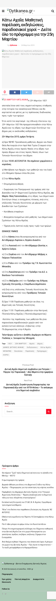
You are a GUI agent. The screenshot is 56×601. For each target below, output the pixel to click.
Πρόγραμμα (41, 351)
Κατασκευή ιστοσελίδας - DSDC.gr (20, 569)
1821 (10, 344)
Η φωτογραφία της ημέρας (13, 480)
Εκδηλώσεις (32, 347)
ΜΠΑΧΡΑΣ (7, 351)
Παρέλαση (30, 351)
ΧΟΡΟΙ (6, 355)
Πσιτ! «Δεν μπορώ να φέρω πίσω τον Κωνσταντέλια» (24, 524)
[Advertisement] (28, 3)
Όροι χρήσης (6, 579)
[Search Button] (48, 411)
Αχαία (31, 344)
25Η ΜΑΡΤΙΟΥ (20, 344)
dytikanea (13, 45)
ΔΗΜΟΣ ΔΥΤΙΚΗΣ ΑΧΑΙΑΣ (13, 347)
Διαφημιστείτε (38, 579)
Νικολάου (18, 351)
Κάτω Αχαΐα (46, 347)
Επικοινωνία (6, 582)
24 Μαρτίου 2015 (27, 45)
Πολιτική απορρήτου (22, 579)
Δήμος (40, 344)
